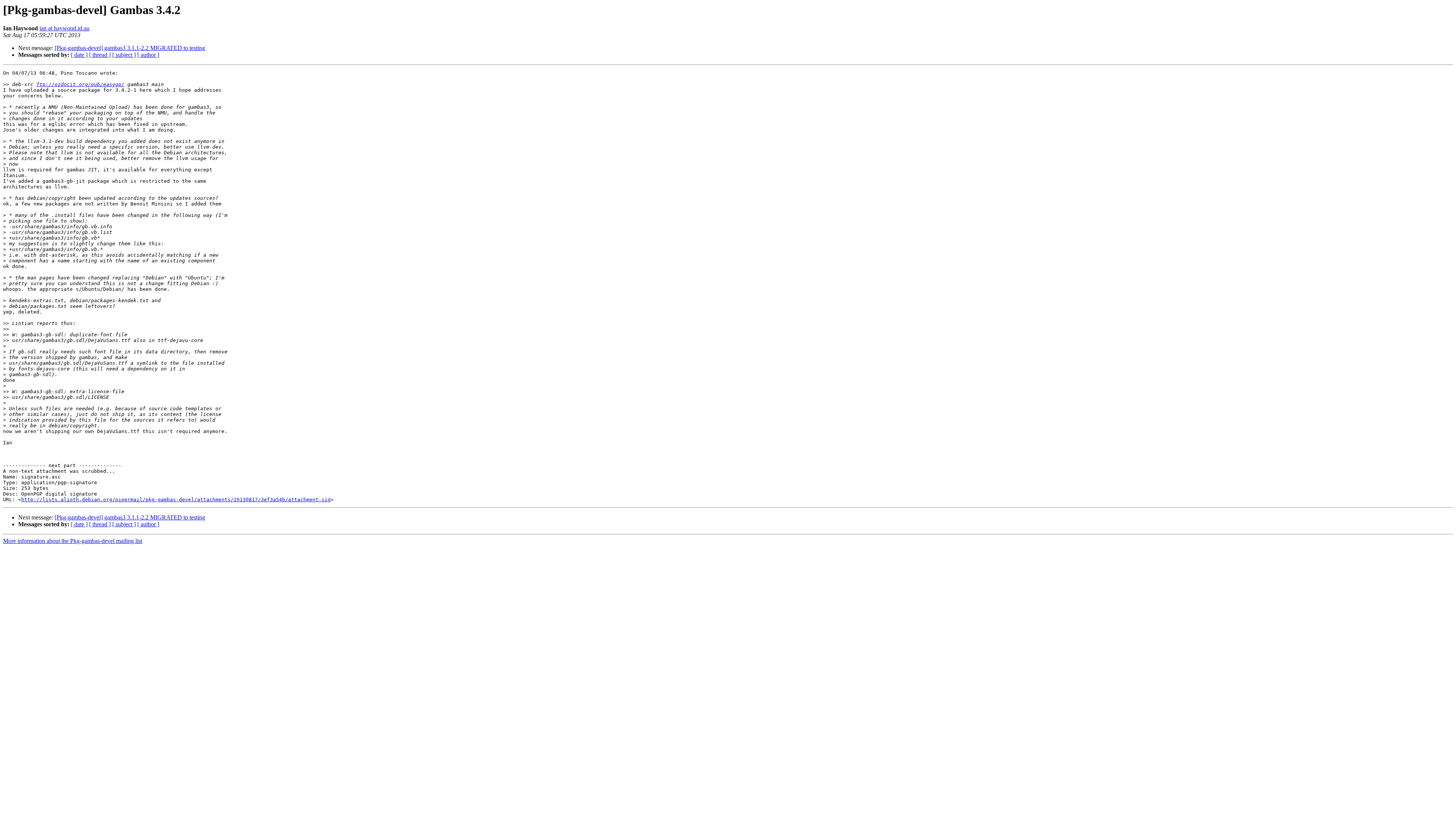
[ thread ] (100, 55)
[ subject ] (124, 55)
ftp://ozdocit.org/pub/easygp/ (80, 84)
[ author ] (148, 55)
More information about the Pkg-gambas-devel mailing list (72, 541)
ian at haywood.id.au (64, 28)
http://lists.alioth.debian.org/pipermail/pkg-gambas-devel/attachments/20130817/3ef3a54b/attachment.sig (176, 499)
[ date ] (79, 55)
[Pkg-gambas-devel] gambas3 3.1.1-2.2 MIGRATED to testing (130, 48)
